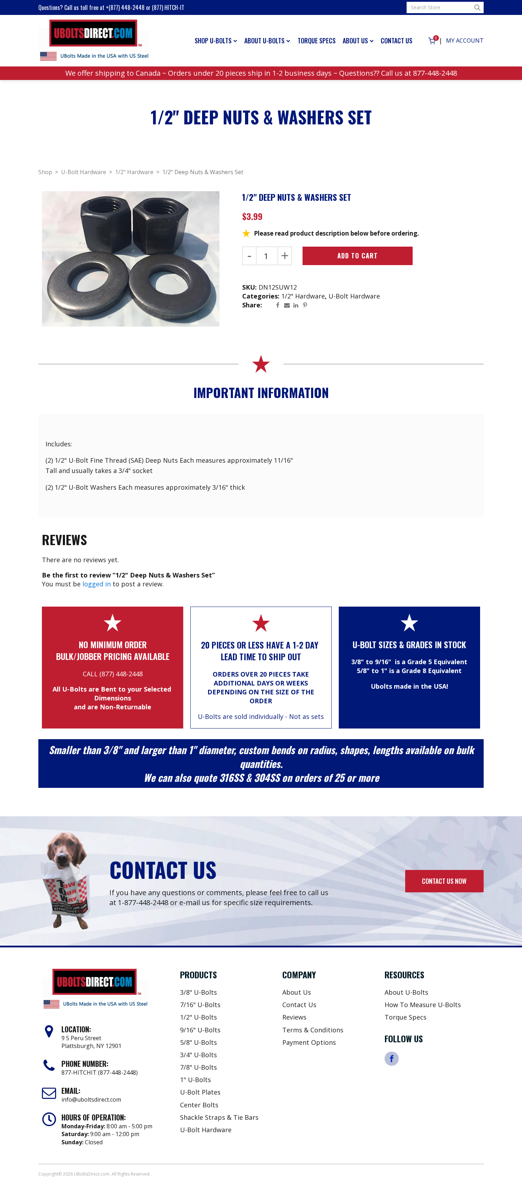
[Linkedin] (297, 305)
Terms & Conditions (312, 1030)
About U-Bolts (264, 40)
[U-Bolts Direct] (93, 41)
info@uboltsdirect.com (91, 1099)
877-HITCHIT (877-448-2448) (99, 1072)
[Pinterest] (306, 305)
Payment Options (309, 1042)
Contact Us (396, 40)
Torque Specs (317, 40)
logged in (96, 584)
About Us (355, 40)
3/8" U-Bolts (198, 992)
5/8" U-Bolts (198, 1042)
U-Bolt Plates (200, 1092)
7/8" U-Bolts (198, 1067)
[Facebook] (279, 305)
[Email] (288, 305)
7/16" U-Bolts (200, 1004)
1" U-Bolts (195, 1079)
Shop (45, 172)
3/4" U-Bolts (198, 1054)
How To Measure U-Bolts (423, 1004)
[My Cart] (431, 40)
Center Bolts (199, 1105)
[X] (270, 305)
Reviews (294, 1017)
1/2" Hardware (134, 172)
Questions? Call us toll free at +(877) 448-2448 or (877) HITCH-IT (111, 7)
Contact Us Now (444, 881)
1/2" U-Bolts (198, 1017)
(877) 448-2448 (121, 674)
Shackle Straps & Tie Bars (219, 1117)
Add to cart (357, 255)
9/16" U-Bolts (200, 1030)
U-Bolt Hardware (83, 172)
